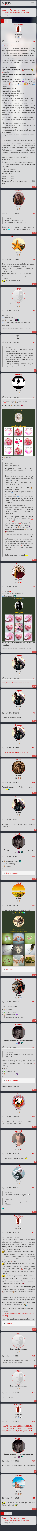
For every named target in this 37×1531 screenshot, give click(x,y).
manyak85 (18, 1131)
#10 (33, 748)
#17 (33, 1117)
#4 (34, 311)
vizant (18, 1094)
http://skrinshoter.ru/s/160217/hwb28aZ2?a (17, 1426)
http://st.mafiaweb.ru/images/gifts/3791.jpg (17, 752)
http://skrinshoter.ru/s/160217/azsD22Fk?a (17, 1431)
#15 (33, 1002)
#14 (33, 905)
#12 (33, 819)
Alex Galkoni (18, 24)
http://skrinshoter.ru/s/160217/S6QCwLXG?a (17, 1428)
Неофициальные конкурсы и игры (17, 12)
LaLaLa (18, 1166)
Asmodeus (18, 834)
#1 (34, 41)
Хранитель (18, 655)
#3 (34, 259)
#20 (33, 1233)
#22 (33, 1393)
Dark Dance (18, 191)
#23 (33, 1421)
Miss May (18, 979)
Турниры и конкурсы (17, 10)
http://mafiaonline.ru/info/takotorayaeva (16, 683)
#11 (33, 782)
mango (18, 288)
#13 (33, 857)
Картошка (18, 374)
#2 (34, 213)
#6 (34, 397)
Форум (4, 10)
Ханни (18, 760)
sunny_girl (18, 883)
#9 (34, 713)
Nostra (18, 564)
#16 (33, 1047)
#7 (34, 587)
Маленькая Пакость (18, 237)
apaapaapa (18, 1475)
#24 (33, 1461)
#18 (33, 1154)
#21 (33, 1356)
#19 (33, 1188)
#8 (34, 678)
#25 (33, 1498)
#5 (34, 342)
